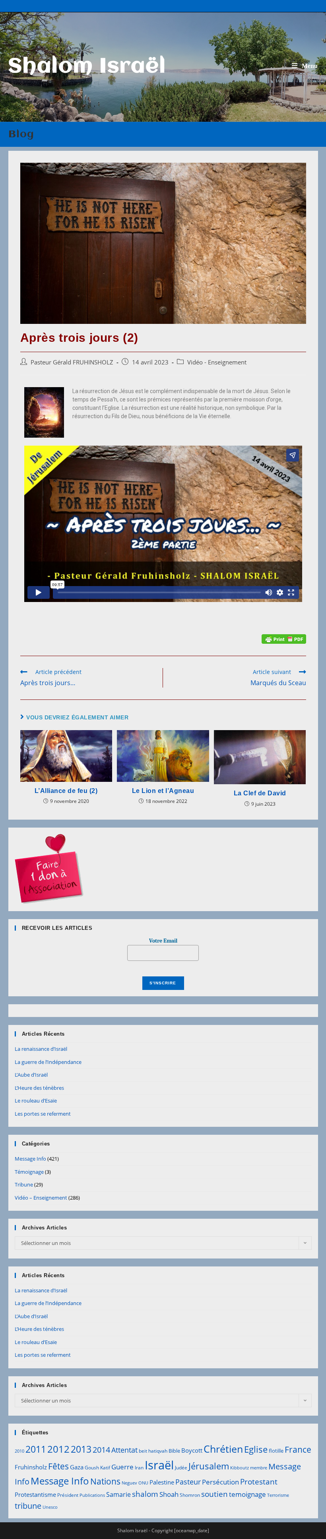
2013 (81, 1449)
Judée (181, 1467)
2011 (35, 1449)
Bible (174, 1450)
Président (67, 1495)
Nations (105, 1481)
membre (258, 1468)
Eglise (256, 1449)
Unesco (50, 1507)
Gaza (76, 1467)
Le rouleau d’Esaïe (36, 1100)
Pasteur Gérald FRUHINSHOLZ (72, 362)
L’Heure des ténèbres (39, 1087)
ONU (143, 1483)
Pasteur (188, 1481)
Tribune (24, 1184)
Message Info (30, 1158)
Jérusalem (208, 1466)
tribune (28, 1505)
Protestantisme (35, 1494)
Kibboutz (239, 1468)
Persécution (220, 1481)
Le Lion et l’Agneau (163, 790)
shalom (145, 1493)
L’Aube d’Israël (31, 1074)
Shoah (169, 1494)
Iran (139, 1467)
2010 (19, 1451)
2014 (101, 1449)
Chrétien (223, 1448)
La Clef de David (260, 793)
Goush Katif (97, 1467)
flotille (276, 1450)
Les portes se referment (43, 1113)
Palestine (161, 1482)
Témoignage (29, 1171)
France (298, 1449)
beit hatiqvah (153, 1450)
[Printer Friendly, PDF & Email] (284, 638)
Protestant (258, 1481)
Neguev (129, 1483)
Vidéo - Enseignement (216, 362)
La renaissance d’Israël (41, 1048)
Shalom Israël (87, 67)
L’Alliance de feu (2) (66, 790)
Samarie (118, 1494)
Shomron (190, 1495)
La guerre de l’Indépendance (48, 1062)
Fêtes (58, 1466)
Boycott (191, 1450)
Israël (159, 1465)
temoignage (247, 1494)
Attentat (124, 1450)
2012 (58, 1448)
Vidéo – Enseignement (41, 1197)
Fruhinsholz (31, 1467)
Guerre (122, 1466)
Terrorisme (278, 1495)
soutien (214, 1494)
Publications (92, 1495)
